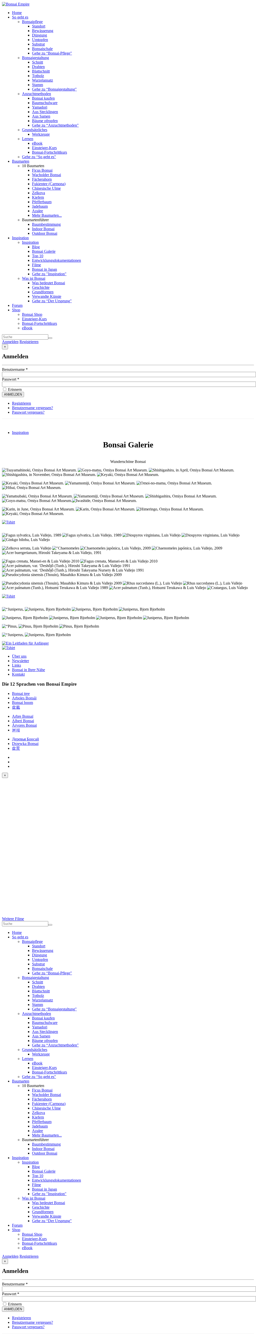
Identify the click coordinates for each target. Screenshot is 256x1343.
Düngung (39, 35)
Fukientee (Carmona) (49, 184)
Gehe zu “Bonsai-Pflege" (52, 53)
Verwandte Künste (46, 296)
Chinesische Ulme (46, 188)
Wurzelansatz (42, 80)
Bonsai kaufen (43, 98)
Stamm (37, 85)
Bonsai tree (21, 693)
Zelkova (38, 193)
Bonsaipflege (32, 22)
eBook (37, 143)
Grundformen (43, 292)
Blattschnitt (41, 71)
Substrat (38, 44)
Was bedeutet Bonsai (48, 283)
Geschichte (41, 287)
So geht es (20, 17)
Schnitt (37, 62)
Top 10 (37, 256)
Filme (36, 265)
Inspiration (20, 238)
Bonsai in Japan (44, 269)
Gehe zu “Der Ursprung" (52, 301)
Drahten (38, 67)
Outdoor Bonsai (44, 233)
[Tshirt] (8, 522)
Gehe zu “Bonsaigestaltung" (54, 89)
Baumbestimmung (46, 224)
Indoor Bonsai (43, 229)
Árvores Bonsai (24, 725)
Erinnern (14, 389)
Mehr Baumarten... (47, 215)
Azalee (37, 211)
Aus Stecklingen (45, 112)
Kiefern (38, 197)
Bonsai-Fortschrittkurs (49, 152)
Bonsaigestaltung (35, 58)
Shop (16, 310)
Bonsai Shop (32, 314)
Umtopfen (40, 40)
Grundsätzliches (34, 130)
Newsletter (20, 661)
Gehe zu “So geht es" (39, 157)
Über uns (19, 656)
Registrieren (29, 342)
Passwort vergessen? (28, 412)
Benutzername (15, 369)
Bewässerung (42, 31)
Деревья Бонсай (25, 739)
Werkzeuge (41, 134)
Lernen (27, 139)
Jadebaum (40, 206)
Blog (36, 247)
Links (16, 665)
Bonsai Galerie (44, 251)
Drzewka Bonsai (25, 743)
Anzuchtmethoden (36, 94)
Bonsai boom (22, 702)
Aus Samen (41, 116)
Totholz (38, 76)
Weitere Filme (13, 919)
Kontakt (18, 674)
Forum (17, 305)
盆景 (16, 748)
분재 (16, 730)
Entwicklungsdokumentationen (56, 260)
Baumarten (20, 161)
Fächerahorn (42, 179)
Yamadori (39, 107)
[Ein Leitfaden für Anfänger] (25, 643)
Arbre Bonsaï (22, 716)
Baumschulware (45, 103)
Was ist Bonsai (33, 278)
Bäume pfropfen (45, 121)
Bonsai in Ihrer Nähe (28, 670)
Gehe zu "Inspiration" (49, 274)
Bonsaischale (42, 49)
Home (17, 13)
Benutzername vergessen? (32, 408)
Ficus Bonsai (42, 170)
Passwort (10, 379)
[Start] (50, 338)
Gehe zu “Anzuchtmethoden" (55, 125)
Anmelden (10, 342)
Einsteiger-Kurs (44, 148)
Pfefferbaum (42, 202)
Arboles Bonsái (24, 698)
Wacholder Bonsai (46, 175)
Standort (38, 26)
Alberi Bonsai (23, 721)
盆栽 (16, 707)
